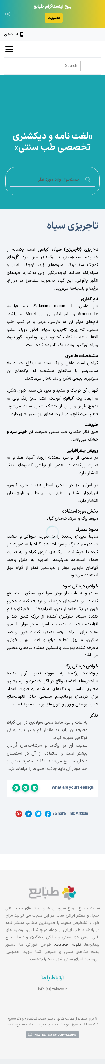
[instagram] (89, 34)
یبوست (68, 648)
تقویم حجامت (68, 945)
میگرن (92, 640)
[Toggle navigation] (9, 49)
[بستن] (8, 14)
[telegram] (80, 34)
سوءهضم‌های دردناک (67, 601)
